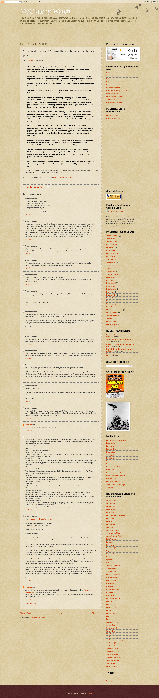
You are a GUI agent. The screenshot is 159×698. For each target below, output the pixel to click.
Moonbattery (110, 595)
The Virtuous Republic (113, 658)
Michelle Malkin (111, 592)
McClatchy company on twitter (116, 91)
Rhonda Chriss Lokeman (114, 310)
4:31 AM (28, 418)
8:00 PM (28, 402)
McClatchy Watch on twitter (115, 73)
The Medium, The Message (115, 485)
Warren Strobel (111, 322)
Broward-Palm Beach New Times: (40, 519)
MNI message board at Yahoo (116, 82)
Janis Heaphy (110, 262)
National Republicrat (113, 598)
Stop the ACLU (111, 634)
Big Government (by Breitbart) (116, 515)
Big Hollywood (111, 518)
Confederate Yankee (113, 530)
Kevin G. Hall (110, 277)
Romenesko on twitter (113, 85)
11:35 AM (28, 510)
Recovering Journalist (113, 473)
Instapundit (110, 563)
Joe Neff (109, 265)
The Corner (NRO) (112, 643)
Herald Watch (110, 458)
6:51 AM (28, 358)
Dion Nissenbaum (112, 253)
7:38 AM (28, 379)
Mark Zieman (110, 301)
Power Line (110, 616)
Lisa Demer (110, 292)
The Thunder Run (112, 655)
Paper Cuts (110, 470)
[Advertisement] (123, 137)
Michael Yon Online (112, 589)
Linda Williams (111, 289)
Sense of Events (112, 628)
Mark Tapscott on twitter (114, 103)
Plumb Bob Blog (111, 613)
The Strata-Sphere (112, 649)
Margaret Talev (111, 295)
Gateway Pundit (111, 554)
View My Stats (111, 681)
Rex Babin (109, 307)
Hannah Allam (111, 256)
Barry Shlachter (111, 244)
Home (61, 613)
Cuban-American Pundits (114, 536)
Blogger (89, 693)
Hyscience (109, 560)
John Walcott (110, 271)
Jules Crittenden (111, 569)
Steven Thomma (111, 313)
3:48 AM (28, 330)
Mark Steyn (110, 583)
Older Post (97, 613)
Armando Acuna (111, 241)
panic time (29, 60)
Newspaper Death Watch (114, 467)
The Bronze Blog (112, 637)
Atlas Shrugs (110, 509)
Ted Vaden (109, 319)
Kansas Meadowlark (113, 574)
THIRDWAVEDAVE (112, 661)
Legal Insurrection (112, 577)
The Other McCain (112, 646)
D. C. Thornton (111, 539)
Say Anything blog (112, 622)
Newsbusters (110, 464)
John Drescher (111, 268)
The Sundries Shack (113, 652)
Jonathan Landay (112, 274)
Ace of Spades (111, 500)
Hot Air (108, 557)
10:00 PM (28, 284)
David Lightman (111, 250)
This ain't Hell (110, 664)
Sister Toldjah (110, 631)
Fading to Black (111, 449)
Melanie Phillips (111, 586)
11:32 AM (28, 430)
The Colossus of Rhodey (114, 640)
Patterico (109, 610)
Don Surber (110, 545)
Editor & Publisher (112, 94)
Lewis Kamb (110, 286)
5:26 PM (28, 239)
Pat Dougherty (111, 304)
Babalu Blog (110, 512)
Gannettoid (110, 455)
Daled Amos (110, 542)
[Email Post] (48, 187)
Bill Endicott (110, 247)
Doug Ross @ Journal (113, 548)
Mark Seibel (110, 298)
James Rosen (111, 259)
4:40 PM (28, 215)
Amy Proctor (110, 503)
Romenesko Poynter (113, 482)
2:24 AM (28, 599)
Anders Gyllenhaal (112, 236)
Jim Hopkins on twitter (113, 99)
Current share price (112, 115)
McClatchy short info (113, 118)
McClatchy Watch (45, 10)
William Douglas (111, 325)
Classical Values (111, 524)
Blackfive (109, 521)
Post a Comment (31, 603)
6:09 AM (28, 344)
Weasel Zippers (111, 666)
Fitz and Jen (110, 452)
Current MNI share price (114, 76)
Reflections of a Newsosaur (115, 476)
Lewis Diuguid (111, 283)
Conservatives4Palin (113, 533)
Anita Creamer (111, 239)
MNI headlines (111, 79)
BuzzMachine (110, 443)
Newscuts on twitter (113, 88)
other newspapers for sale (63, 177)
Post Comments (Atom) (38, 618)
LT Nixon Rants (111, 580)
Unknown (28, 425)
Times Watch (110, 487)
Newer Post (25, 613)
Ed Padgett (110, 446)
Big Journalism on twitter (114, 97)
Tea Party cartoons (112, 316)
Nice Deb (109, 604)
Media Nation (110, 461)
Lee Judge (109, 280)
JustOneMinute (111, 572)
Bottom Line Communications (116, 440)
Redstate (109, 619)
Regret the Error (111, 479)
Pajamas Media (111, 607)
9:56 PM (28, 268)
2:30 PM (28, 581)
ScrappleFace (111, 625)
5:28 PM (28, 254)
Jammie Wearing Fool (113, 566)
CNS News (110, 527)
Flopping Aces (111, 551)
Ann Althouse (110, 506)
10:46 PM (28, 305)
